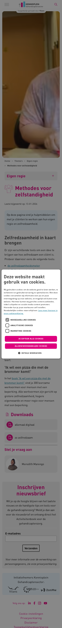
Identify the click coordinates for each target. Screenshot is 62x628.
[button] (31, 353)
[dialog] (31, 314)
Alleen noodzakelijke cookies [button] (31, 346)
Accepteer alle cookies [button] (31, 339)
